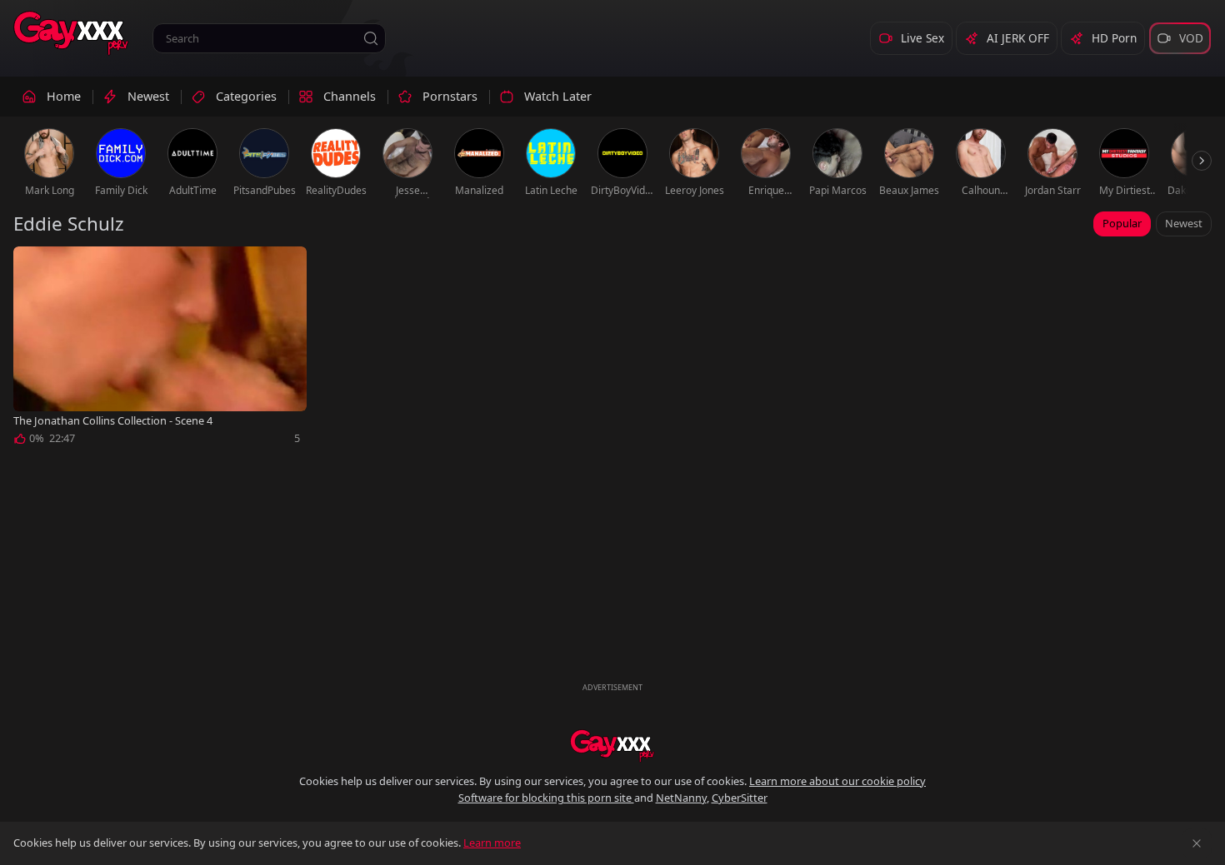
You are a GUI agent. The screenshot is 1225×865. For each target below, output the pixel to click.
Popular (1122, 223)
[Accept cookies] (1197, 843)
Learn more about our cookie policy (837, 780)
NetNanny (681, 797)
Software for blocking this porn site (546, 797)
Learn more (492, 842)
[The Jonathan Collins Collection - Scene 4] (160, 348)
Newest (1183, 223)
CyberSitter (740, 797)
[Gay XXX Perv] (71, 33)
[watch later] (33, 266)
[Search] (371, 38)
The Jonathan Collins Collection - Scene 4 (112, 421)
